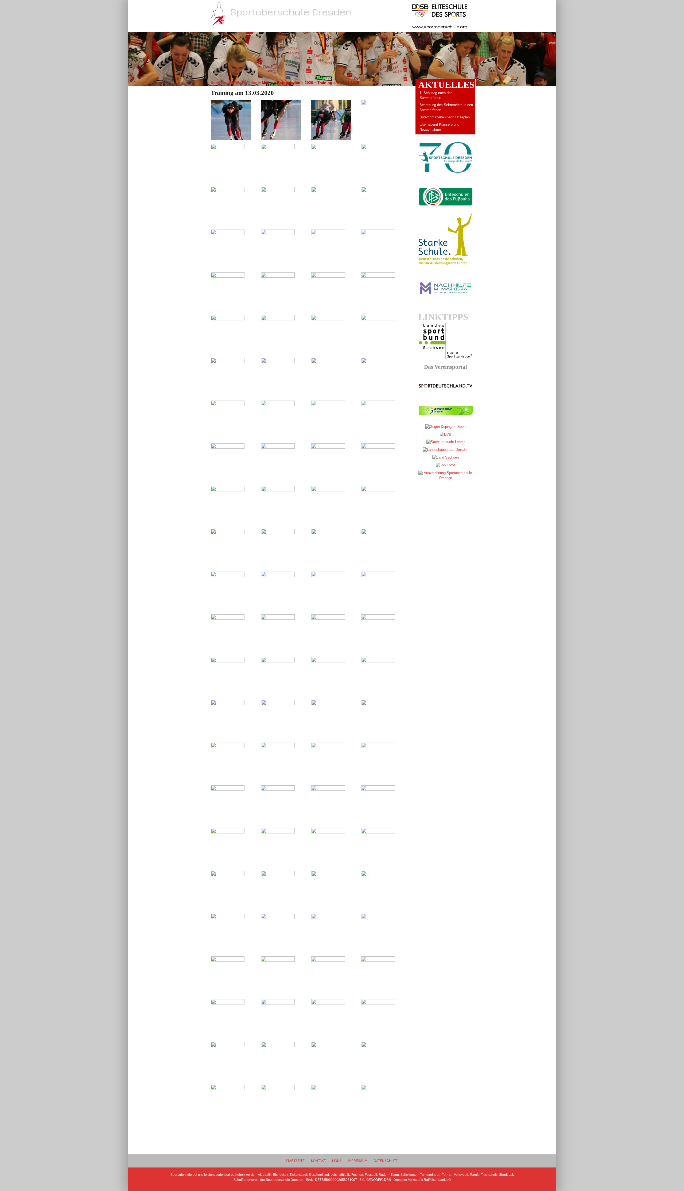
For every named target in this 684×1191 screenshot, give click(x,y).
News (237, 27)
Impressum (357, 1160)
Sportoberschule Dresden (234, 82)
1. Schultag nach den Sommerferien (435, 95)
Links (336, 1160)
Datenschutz (386, 1160)
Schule (268, 27)
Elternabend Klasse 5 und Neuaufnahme (439, 126)
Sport (298, 27)
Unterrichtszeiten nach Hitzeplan (444, 117)
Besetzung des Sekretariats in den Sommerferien (446, 107)
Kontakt (318, 1160)
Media (359, 27)
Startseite (295, 1160)
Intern (328, 27)
